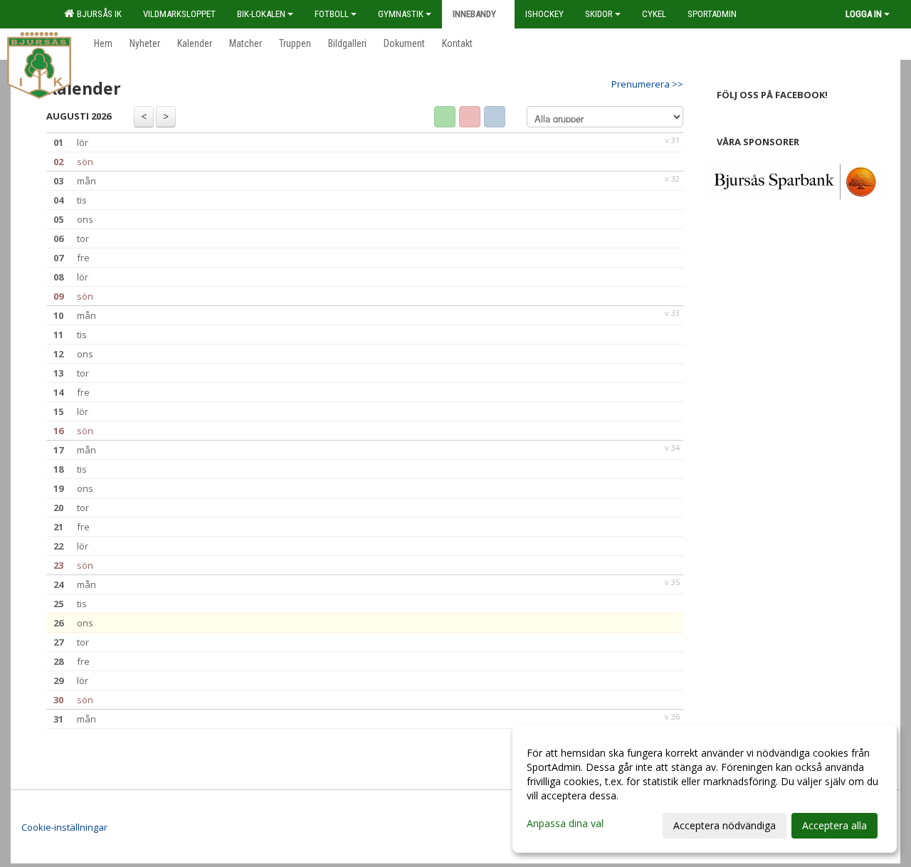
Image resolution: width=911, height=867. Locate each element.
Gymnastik (400, 14)
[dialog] (704, 789)
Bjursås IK (97, 14)
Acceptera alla (834, 825)
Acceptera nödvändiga (724, 825)
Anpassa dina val (565, 823)
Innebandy (474, 14)
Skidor (599, 14)
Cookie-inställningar (64, 827)
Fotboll (332, 14)
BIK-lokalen (261, 14)
